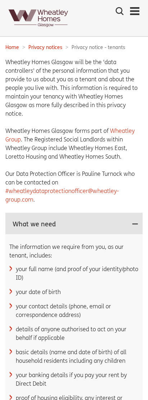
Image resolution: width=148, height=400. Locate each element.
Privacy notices (45, 47)
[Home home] (38, 29)
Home (12, 47)
